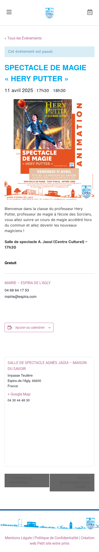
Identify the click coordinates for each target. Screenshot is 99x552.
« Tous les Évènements (23, 38)
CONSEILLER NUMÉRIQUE (20, 480)
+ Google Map (19, 394)
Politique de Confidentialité (56, 538)
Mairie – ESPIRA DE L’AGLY (28, 283)
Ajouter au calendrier (30, 327)
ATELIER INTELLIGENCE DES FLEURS (75, 482)
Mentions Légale (18, 538)
